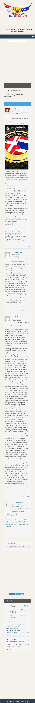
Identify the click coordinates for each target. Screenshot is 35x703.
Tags (8, 635)
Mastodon (7, 238)
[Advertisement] (18, 25)
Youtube (13, 236)
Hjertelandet (9, 173)
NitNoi (17, 317)
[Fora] (5, 90)
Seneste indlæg (12, 633)
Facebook (7, 236)
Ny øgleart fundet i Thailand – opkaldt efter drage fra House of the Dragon (17, 626)
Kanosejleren (19, 503)
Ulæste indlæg (24, 633)
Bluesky (25, 236)
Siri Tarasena (19, 252)
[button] (32, 36)
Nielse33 (19, 630)
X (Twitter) (19, 236)
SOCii (12, 238)
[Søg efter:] (17, 40)
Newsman (18, 109)
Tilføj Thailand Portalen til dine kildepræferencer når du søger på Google (16, 240)
